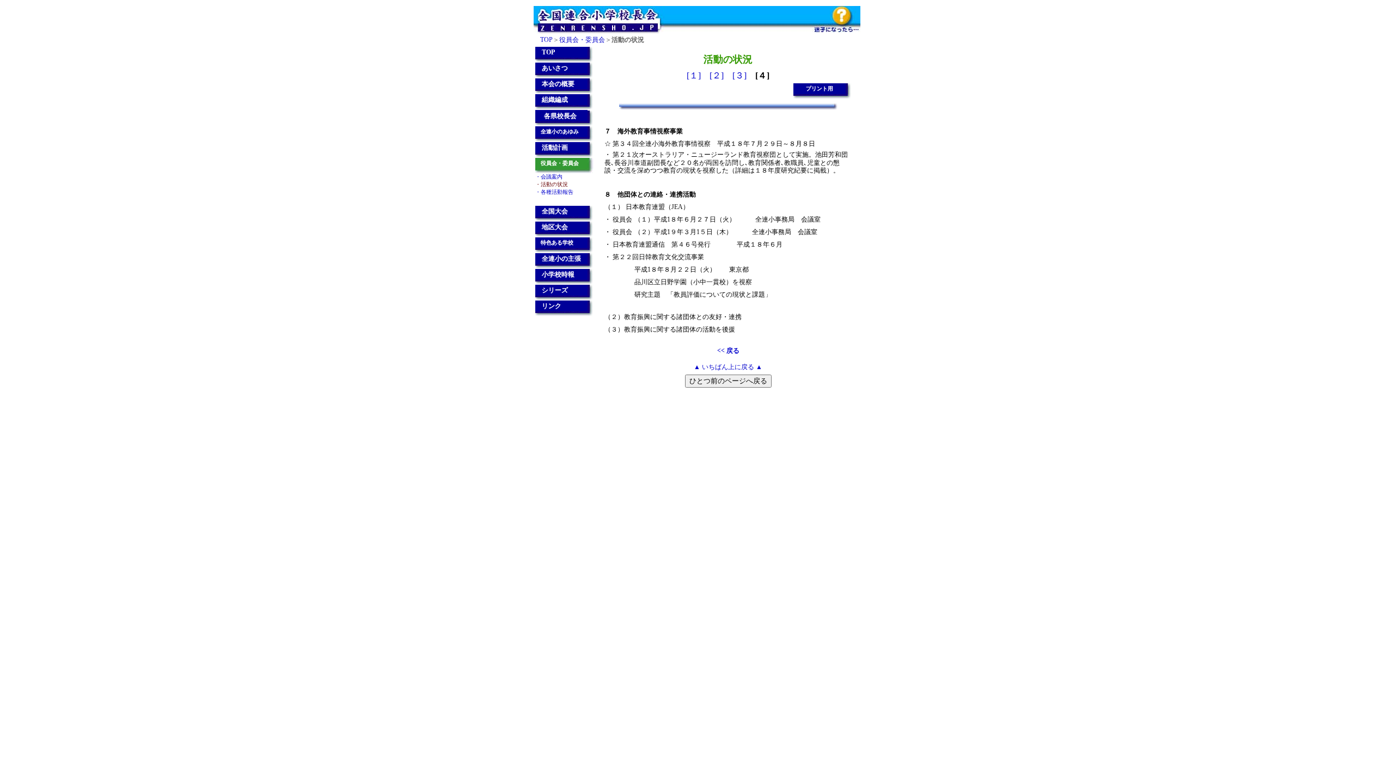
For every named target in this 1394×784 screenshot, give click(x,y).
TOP (546, 40)
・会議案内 (549, 177)
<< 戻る (728, 350)
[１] (694, 75)
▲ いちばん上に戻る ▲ (728, 367)
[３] (739, 75)
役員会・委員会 (582, 40)
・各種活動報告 (554, 192)
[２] (717, 75)
